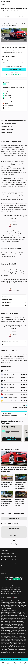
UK (3, 597)
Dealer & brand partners (20, 565)
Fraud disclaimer (4, 589)
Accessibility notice (5, 593)
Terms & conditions (5, 587)
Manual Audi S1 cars (14, 518)
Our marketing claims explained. (9, 610)
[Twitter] (6, 560)
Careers (16, 563)
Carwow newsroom (5, 569)
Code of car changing (14, 593)
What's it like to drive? (7, 129)
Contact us (3, 565)
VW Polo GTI (15, 25)
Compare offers (11, 439)
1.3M (11, 11)
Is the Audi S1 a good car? (8, 123)
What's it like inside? (7, 132)
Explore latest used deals (14, 69)
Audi (3, 4)
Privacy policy (17, 589)
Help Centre (4, 550)
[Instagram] (9, 560)
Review (7, 16)
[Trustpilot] (14, 74)
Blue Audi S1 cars (14, 532)
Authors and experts (5, 567)
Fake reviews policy (5, 591)
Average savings (4, 612)
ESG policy (11, 589)
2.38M (14, 11)
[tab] (7, 16)
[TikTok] (16, 560)
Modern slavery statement (15, 591)
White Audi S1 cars (14, 535)
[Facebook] (2, 560)
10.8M (3, 11)
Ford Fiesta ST (9, 23)
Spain (15, 597)
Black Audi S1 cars (14, 528)
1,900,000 (7, 11)
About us (3, 563)
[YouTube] (13, 560)
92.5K (17, 11)
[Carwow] (5, 1)
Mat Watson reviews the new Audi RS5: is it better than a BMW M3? (6, 484)
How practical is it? (6, 126)
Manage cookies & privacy (15, 587)
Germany (9, 597)
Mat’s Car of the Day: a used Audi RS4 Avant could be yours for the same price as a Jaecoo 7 (14, 469)
